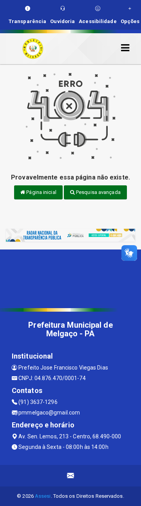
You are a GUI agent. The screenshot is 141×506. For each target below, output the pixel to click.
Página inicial (40, 192)
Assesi (43, 496)
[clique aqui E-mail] (71, 476)
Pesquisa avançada (98, 192)
